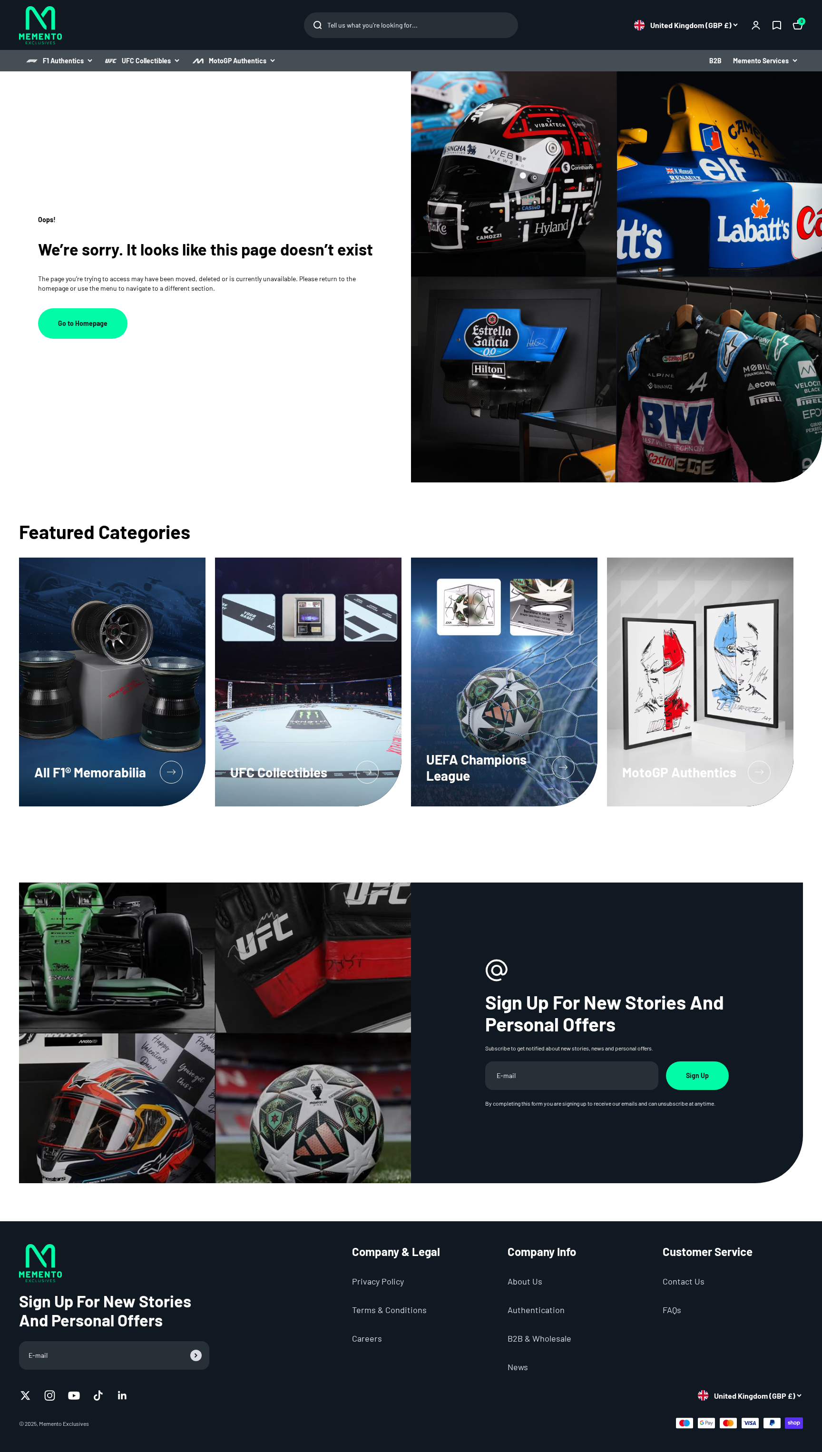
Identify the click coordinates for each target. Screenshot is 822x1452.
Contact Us (684, 1281)
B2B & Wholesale (539, 1338)
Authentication (536, 1310)
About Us (525, 1281)
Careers (367, 1338)
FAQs (672, 1310)
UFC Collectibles (146, 61)
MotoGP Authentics (237, 61)
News (518, 1367)
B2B (715, 61)
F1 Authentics (63, 61)
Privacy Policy (378, 1281)
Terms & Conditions (389, 1310)
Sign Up (697, 1075)
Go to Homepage (83, 323)
